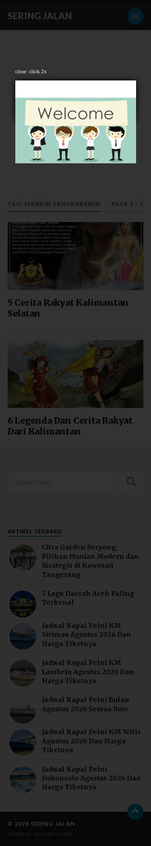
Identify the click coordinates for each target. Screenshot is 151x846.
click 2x (38, 71)
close (21, 71)
